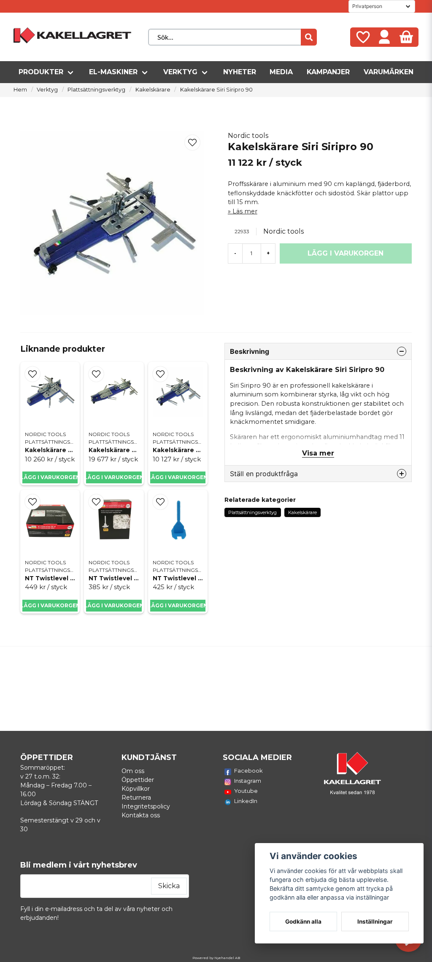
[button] (192, 142)
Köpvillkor (136, 788)
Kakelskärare (152, 89)
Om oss (133, 771)
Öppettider (138, 780)
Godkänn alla (303, 921)
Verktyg (180, 72)
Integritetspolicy (146, 806)
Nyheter (239, 72)
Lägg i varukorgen (50, 477)
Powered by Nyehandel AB (216, 958)
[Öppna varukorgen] (406, 37)
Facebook (248, 770)
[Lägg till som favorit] (362, 37)
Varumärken (388, 72)
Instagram (247, 780)
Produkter (41, 72)
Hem (20, 89)
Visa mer (318, 453)
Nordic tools (248, 136)
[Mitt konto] (384, 37)
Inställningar (375, 921)
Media (281, 72)
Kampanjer (328, 72)
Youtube (246, 790)
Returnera (136, 797)
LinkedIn (245, 801)
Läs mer (244, 211)
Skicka (169, 886)
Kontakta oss (141, 815)
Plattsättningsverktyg (96, 89)
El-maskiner (113, 72)
